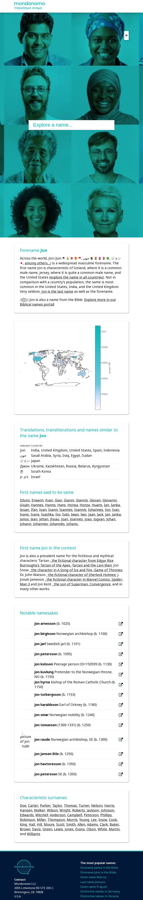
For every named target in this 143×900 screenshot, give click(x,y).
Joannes (76, 519)
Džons (25, 500)
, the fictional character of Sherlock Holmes (81, 574)
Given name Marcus (93, 877)
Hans (61, 505)
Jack (100, 514)
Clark (104, 824)
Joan (64, 519)
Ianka (115, 505)
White (102, 829)
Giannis (82, 500)
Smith (71, 824)
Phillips (106, 815)
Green (47, 829)
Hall (32, 824)
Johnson (107, 810)
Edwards (27, 815)
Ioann (53, 509)
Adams (92, 824)
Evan (49, 500)
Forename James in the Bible (99, 868)
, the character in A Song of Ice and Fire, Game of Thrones (75, 570)
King (23, 824)
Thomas (70, 805)
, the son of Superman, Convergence (81, 584)
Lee (94, 819)
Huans (97, 505)
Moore (49, 824)
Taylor (57, 805)
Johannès (57, 523)
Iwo (83, 514)
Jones (69, 829)
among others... (37, 263)
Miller (41, 819)
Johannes (40, 523)
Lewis (58, 829)
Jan (107, 514)
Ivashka (47, 514)
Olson (91, 829)
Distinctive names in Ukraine (99, 896)
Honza (85, 505)
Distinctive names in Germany (100, 891)
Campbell (74, 815)
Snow (102, 819)
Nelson (97, 805)
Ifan (34, 509)
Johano (72, 523)
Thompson (56, 819)
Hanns (50, 505)
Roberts (78, 810)
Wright (64, 810)
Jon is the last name (57, 291)
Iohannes (95, 509)
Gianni (69, 500)
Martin (114, 829)
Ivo (58, 514)
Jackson (93, 810)
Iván (65, 514)
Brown (25, 829)
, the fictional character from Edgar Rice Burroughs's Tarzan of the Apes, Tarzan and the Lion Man (67, 563)
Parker (45, 805)
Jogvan (98, 519)
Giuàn (24, 505)
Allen (81, 824)
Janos (24, 519)
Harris (109, 805)
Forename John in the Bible (98, 872)
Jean (34, 519)
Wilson (52, 810)
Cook (113, 819)
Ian (106, 505)
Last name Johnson (92, 882)
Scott (60, 824)
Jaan (91, 514)
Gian (58, 500)
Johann (25, 523)
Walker (39, 810)
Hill (39, 824)
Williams (33, 833)
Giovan (95, 500)
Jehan (43, 519)
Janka (116, 514)
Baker (114, 824)
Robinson (27, 819)
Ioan (43, 509)
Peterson (91, 815)
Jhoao (54, 519)
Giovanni (110, 500)
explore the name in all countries (76, 277)
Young (84, 819)
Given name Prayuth (93, 887)
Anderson (57, 815)
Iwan (75, 514)
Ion (107, 509)
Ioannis (80, 509)
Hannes (37, 505)
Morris (72, 819)
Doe (23, 805)
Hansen (26, 810)
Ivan (115, 509)
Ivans (35, 514)
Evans (80, 829)
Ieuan (24, 509)
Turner (84, 805)
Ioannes (66, 509)
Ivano (24, 514)
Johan (110, 519)
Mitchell (41, 815)
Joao (88, 519)
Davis (36, 829)
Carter (33, 805)
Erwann (38, 500)
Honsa (72, 505)
